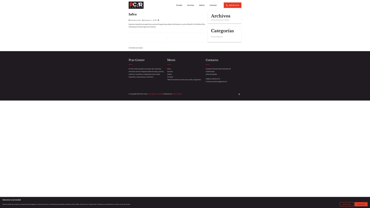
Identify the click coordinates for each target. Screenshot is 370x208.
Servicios (190, 5)
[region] (185, 202)
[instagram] (239, 94)
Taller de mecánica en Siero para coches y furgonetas (184, 80)
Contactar (213, 5)
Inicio (169, 69)
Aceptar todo (361, 204)
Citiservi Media (177, 94)
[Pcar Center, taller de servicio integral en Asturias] (136, 5)
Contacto (170, 77)
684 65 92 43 (234, 5)
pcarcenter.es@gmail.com (218, 82)
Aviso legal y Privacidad (155, 94)
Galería (201, 5)
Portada (179, 5)
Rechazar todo (347, 204)
